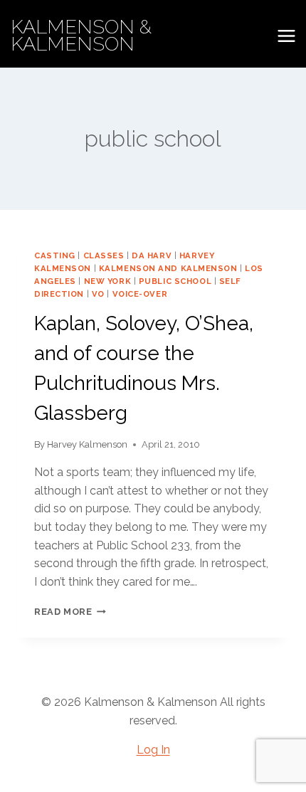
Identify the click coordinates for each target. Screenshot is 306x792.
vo (98, 294)
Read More (70, 611)
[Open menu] (286, 35)
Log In (153, 749)
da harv (152, 255)
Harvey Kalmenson (87, 444)
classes (104, 255)
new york (107, 281)
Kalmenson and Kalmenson (168, 268)
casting (54, 255)
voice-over (140, 294)
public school (175, 281)
